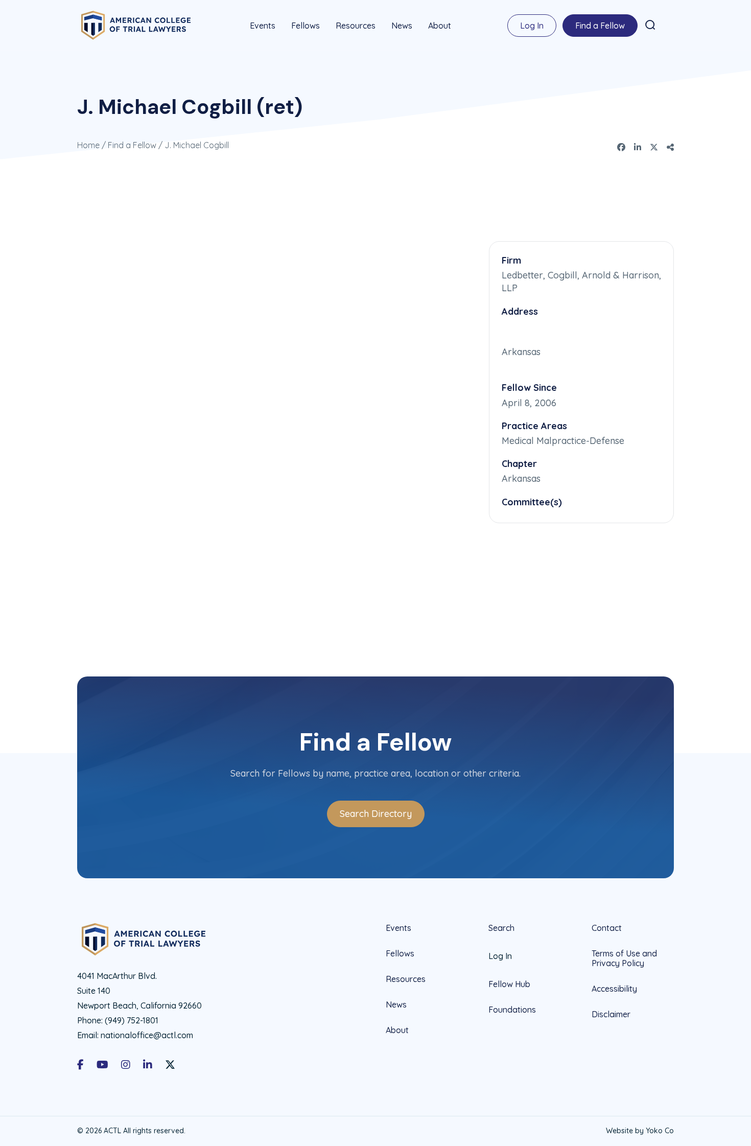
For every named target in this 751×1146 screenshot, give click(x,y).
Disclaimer (611, 1014)
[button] (650, 25)
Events (262, 25)
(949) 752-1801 (131, 1020)
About (439, 25)
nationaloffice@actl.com (147, 1035)
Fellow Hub (509, 984)
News (401, 25)
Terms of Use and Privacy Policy (624, 958)
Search (501, 928)
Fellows (305, 25)
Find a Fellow (600, 25)
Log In (532, 25)
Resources (355, 25)
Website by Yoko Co (640, 1130)
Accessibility (614, 989)
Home (88, 145)
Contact (607, 928)
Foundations (512, 1009)
